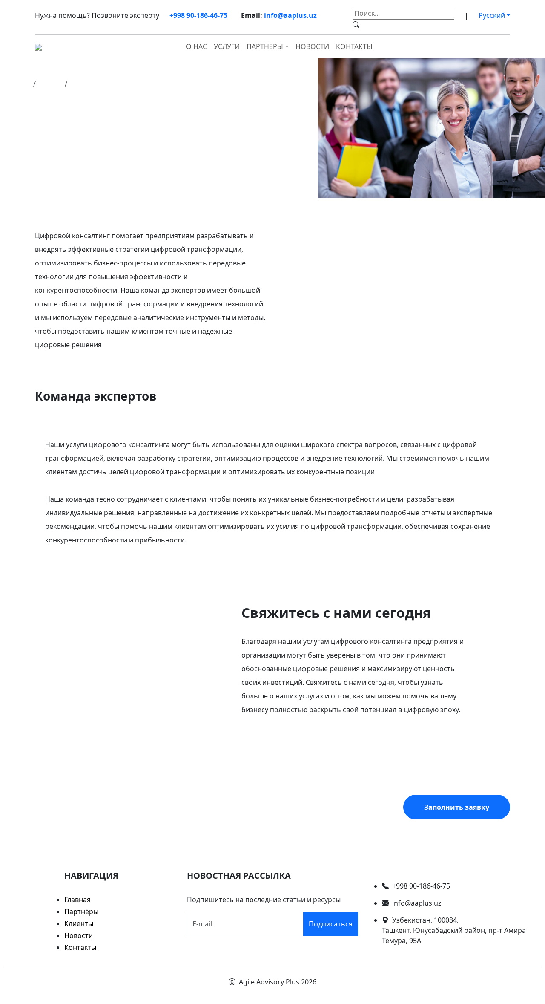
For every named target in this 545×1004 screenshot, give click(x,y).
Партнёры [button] (265, 46)
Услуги (227, 46)
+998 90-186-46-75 (198, 15)
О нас (196, 46)
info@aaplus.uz (290, 15)
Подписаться (331, 924)
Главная (16, 84)
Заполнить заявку (456, 807)
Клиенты (78, 923)
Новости (312, 46)
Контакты (354, 46)
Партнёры (81, 911)
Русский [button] (492, 15)
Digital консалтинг (101, 84)
